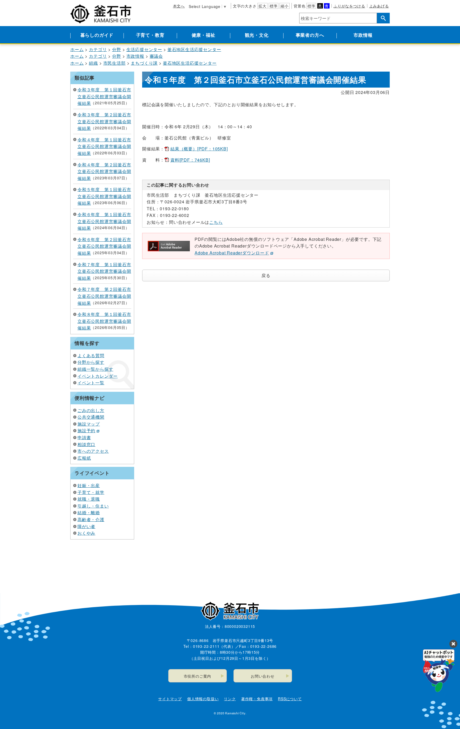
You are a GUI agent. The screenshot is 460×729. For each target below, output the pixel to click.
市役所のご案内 (197, 676)
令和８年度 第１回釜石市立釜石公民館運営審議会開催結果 (104, 321)
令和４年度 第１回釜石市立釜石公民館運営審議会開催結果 (104, 146)
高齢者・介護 (90, 519)
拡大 (262, 6)
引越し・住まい (93, 506)
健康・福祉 (203, 35)
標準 (274, 6)
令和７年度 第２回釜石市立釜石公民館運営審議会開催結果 (104, 296)
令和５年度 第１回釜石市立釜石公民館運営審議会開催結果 (104, 196)
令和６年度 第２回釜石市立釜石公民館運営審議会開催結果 (104, 246)
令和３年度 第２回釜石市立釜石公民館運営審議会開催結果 (104, 121)
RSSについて (290, 698)
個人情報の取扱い (203, 698)
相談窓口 (86, 444)
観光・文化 (257, 35)
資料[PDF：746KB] (190, 160)
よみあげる (379, 6)
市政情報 (363, 35)
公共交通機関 (90, 417)
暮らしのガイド (97, 35)
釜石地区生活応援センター (194, 49)
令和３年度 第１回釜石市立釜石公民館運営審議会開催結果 (104, 96)
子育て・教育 (150, 35)
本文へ (179, 6)
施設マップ (88, 424)
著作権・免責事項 (257, 698)
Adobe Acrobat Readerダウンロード (232, 253)
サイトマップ (170, 698)
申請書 (84, 437)
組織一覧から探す (95, 369)
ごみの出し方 (90, 410)
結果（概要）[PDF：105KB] (199, 149)
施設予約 (86, 430)
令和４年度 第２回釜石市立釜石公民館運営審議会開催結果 (104, 171)
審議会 (156, 56)
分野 (116, 49)
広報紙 (84, 458)
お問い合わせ (262, 676)
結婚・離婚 (88, 512)
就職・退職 (88, 499)
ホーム (77, 49)
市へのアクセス (93, 451)
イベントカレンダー (97, 376)
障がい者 (86, 526)
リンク (230, 698)
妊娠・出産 (88, 485)
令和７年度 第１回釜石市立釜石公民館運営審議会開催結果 (104, 271)
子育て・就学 (90, 492)
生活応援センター (144, 49)
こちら (216, 222)
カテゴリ (98, 49)
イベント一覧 (90, 383)
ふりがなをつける (349, 6)
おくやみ (86, 533)
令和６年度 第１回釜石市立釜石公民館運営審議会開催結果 (104, 221)
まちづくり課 (144, 63)
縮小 (285, 6)
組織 (93, 63)
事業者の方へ (310, 35)
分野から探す (90, 362)
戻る (265, 275)
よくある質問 (90, 355)
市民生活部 (114, 63)
